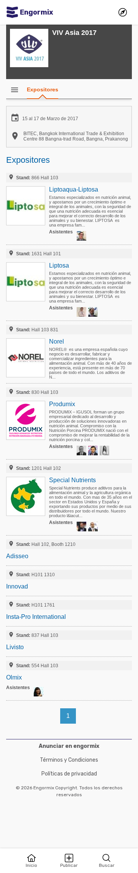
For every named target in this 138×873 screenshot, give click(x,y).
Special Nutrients (72, 480)
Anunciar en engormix (69, 746)
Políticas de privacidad (69, 773)
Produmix (62, 404)
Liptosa (59, 265)
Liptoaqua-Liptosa (73, 189)
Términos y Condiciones (69, 760)
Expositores (42, 89)
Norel (56, 341)
